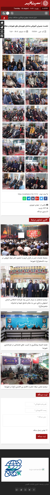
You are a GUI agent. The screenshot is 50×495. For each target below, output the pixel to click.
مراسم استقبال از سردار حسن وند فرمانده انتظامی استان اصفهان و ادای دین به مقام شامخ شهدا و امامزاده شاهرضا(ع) (26, 303)
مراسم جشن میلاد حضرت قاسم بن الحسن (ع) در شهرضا (25, 386)
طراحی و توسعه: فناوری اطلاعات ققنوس (37, 484)
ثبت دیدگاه (42, 436)
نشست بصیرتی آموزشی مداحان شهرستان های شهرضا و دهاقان (25, 26)
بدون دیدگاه (41, 211)
